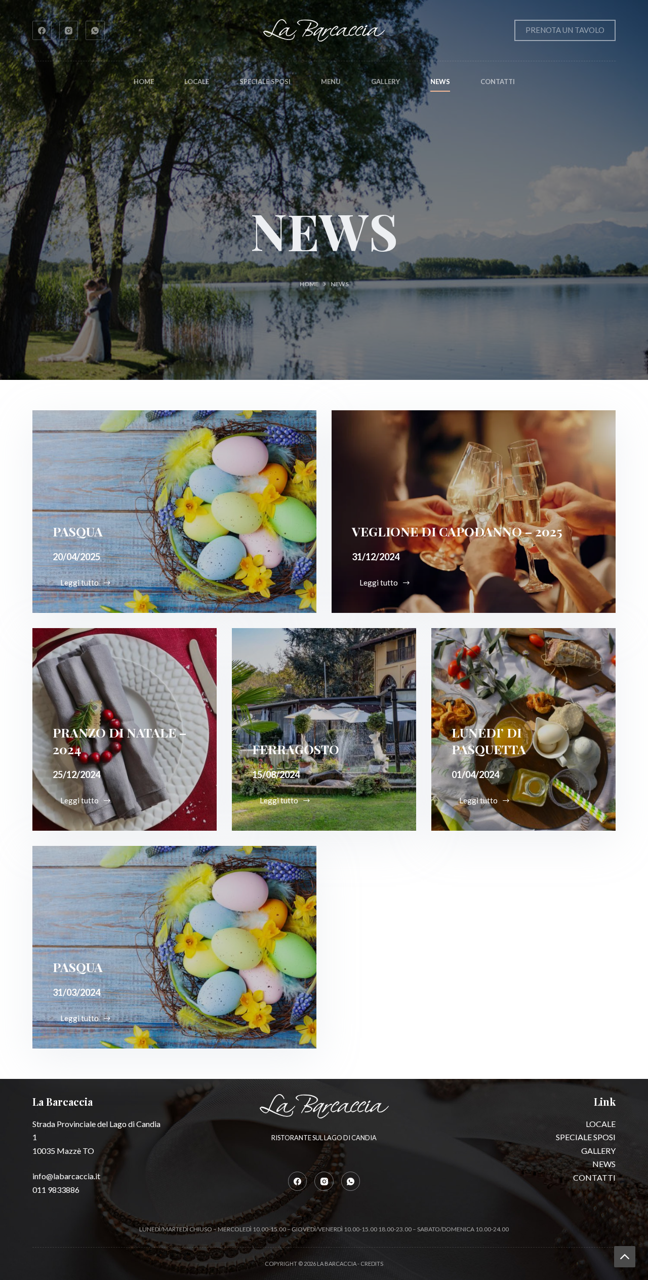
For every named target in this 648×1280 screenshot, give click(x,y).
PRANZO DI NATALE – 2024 (119, 740)
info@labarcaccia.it (66, 1176)
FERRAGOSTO (295, 749)
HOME (144, 81)
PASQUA (78, 531)
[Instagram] (68, 30)
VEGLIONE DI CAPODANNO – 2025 (457, 531)
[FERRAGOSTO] (324, 729)
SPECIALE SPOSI (265, 81)
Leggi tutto (87, 585)
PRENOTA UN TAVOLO (564, 29)
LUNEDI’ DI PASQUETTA (489, 740)
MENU (331, 81)
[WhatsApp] (95, 30)
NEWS (440, 81)
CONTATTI (497, 81)
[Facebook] (42, 30)
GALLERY (385, 81)
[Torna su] (624, 1256)
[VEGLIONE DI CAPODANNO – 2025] (474, 511)
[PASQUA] (174, 511)
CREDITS (371, 1263)
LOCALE (196, 81)
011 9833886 (55, 1189)
